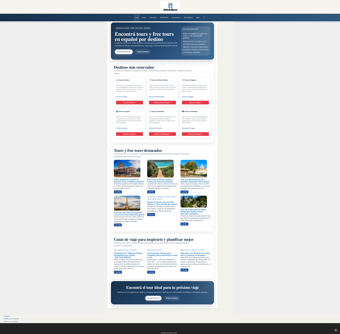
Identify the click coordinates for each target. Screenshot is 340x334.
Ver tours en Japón (122, 128)
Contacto (7, 316)
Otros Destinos (188, 17)
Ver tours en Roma (121, 96)
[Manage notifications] (335, 330)
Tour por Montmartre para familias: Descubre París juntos (194, 180)
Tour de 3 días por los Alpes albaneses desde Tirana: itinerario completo (193, 211)
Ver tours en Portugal (188, 128)
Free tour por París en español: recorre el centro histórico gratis (129, 213)
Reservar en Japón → (129, 134)
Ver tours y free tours (124, 52)
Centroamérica (176, 17)
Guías (198, 17)
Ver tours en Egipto (188, 96)
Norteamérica (164, 17)
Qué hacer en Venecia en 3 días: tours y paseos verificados (195, 254)
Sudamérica (153, 17)
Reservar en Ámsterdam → (162, 134)
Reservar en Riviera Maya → (162, 102)
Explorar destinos (143, 52)
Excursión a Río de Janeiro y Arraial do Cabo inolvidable (160, 180)
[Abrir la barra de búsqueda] (204, 17)
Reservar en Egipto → (195, 102)
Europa (144, 17)
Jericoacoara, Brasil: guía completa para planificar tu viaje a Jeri (162, 255)
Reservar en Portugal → (195, 134)
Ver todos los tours (153, 298)
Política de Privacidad (11, 319)
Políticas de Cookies (11, 321)
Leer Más (117, 192)
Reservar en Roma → (129, 102)
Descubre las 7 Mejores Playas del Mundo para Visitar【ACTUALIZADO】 (128, 255)
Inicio (136, 17)
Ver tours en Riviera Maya (156, 96)
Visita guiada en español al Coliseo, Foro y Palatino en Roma (129, 180)
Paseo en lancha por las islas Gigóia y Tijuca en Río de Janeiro (162, 203)
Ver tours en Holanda (155, 128)
